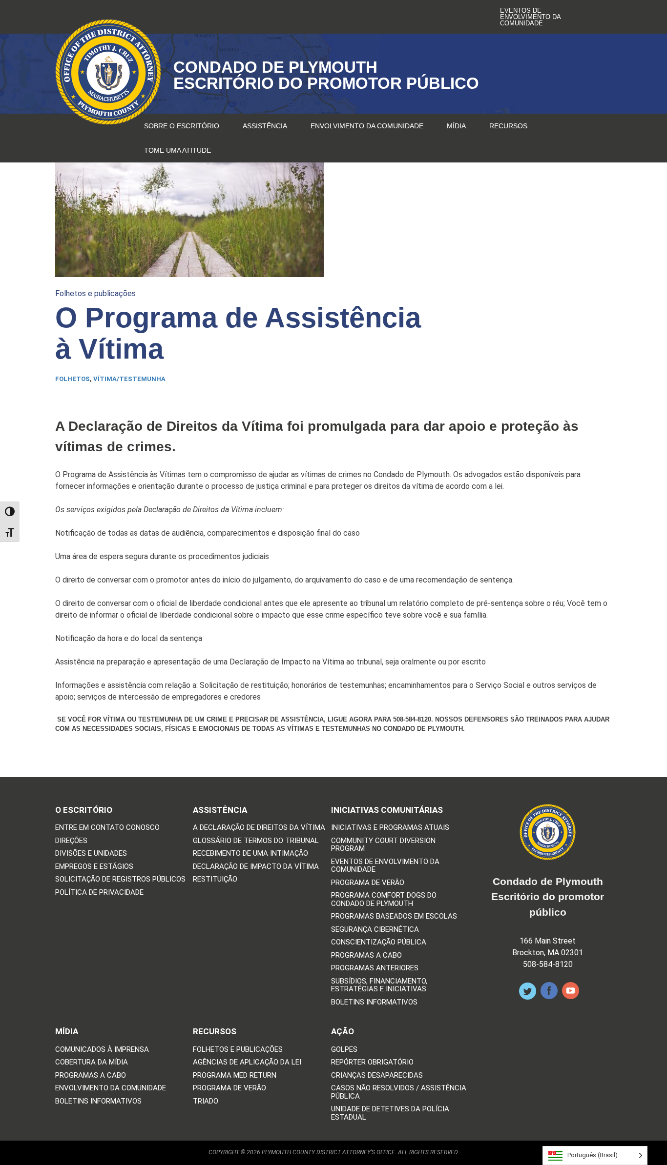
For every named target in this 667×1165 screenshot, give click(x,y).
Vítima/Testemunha (129, 378)
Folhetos (72, 378)
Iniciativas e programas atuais (390, 828)
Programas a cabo (366, 955)
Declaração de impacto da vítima (256, 867)
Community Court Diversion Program (383, 845)
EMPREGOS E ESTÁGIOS (94, 867)
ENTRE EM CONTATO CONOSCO (107, 828)
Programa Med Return (234, 1075)
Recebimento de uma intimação (250, 853)
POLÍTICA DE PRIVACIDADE (99, 892)
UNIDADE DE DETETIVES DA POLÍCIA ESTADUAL (390, 1113)
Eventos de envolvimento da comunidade (530, 17)
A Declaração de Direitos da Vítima (259, 828)
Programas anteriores (374, 968)
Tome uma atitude (177, 150)
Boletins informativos (374, 1002)
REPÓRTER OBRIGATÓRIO (372, 1062)
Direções (71, 841)
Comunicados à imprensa (102, 1049)
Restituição (215, 879)
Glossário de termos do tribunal (256, 841)
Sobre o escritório (181, 126)
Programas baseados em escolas (394, 916)
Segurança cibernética (375, 929)
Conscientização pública (378, 942)
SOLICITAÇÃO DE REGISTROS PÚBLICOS (120, 879)
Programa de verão (367, 883)
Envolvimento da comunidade (367, 126)
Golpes (344, 1049)
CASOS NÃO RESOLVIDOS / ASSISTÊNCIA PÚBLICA (398, 1092)
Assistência (265, 126)
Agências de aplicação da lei (247, 1062)
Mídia (456, 126)
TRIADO (205, 1101)
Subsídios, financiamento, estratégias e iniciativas (379, 985)
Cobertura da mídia (91, 1062)
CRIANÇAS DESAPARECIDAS (377, 1075)
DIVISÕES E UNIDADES (91, 853)
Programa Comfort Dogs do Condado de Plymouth (384, 899)
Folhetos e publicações (95, 293)
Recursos (508, 126)
